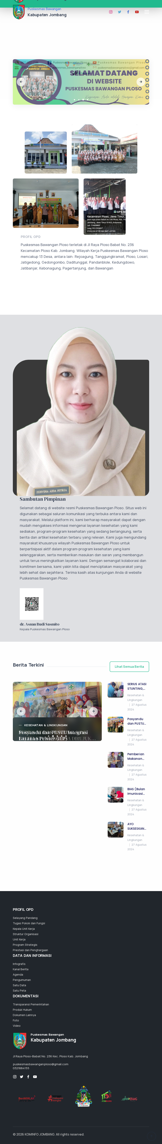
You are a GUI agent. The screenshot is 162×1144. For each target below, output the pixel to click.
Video (17, 1026)
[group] (57, 711)
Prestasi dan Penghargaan (30, 950)
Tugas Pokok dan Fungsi (29, 923)
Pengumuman (22, 980)
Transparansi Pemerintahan (31, 1004)
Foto (16, 1020)
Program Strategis (25, 945)
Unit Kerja (19, 939)
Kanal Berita (20, 969)
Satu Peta (19, 990)
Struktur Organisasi (25, 934)
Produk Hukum (22, 1010)
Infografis (19, 964)
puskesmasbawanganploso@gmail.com (40, 1064)
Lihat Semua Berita (129, 666)
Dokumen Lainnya (24, 1015)
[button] (21, 82)
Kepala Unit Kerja (24, 929)
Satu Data (19, 985)
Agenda (18, 974)
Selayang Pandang (25, 918)
